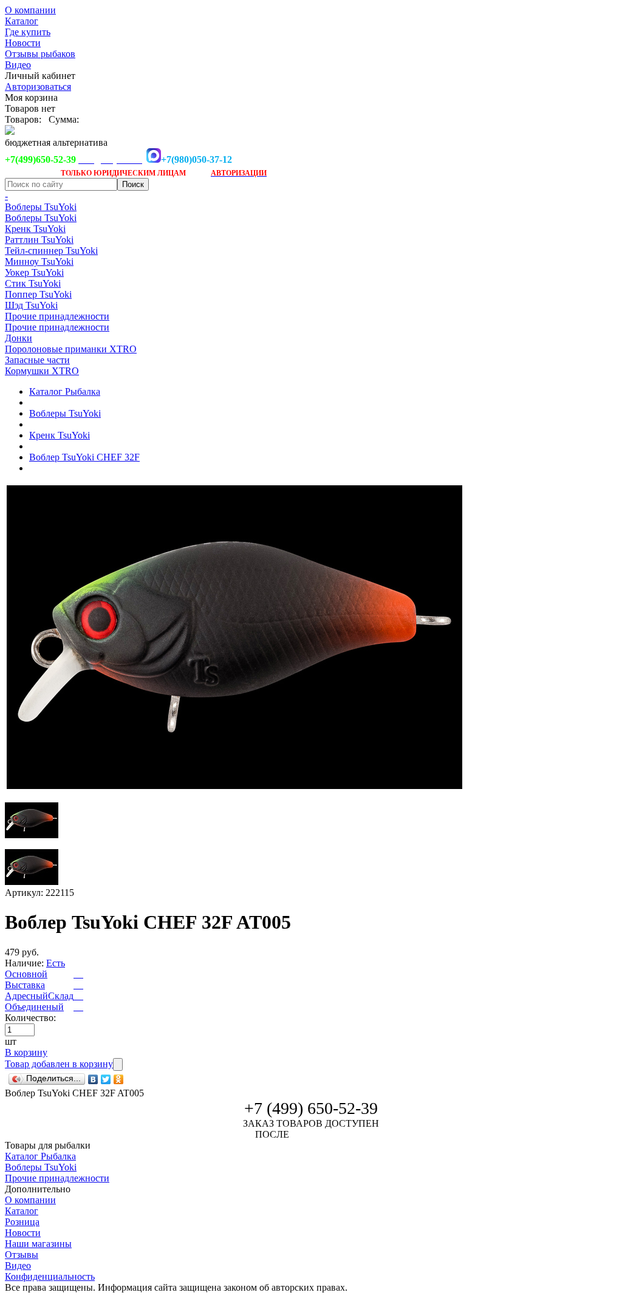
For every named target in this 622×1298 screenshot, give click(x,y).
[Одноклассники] (118, 1079)
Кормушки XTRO (42, 371)
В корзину (26, 1052)
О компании (30, 10)
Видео (18, 65)
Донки (18, 338)
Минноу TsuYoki (39, 261)
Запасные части (37, 360)
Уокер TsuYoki (34, 272)
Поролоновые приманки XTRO (71, 349)
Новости (23, 43)
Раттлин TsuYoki (39, 239)
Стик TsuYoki (33, 283)
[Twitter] (106, 1079)
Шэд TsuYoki (31, 305)
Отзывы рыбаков (40, 54)
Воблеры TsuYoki (41, 207)
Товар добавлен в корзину (59, 1064)
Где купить (27, 32)
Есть (55, 963)
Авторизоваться (38, 86)
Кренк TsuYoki (35, 229)
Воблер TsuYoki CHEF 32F (84, 457)
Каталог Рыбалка (64, 391)
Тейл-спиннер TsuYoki (51, 250)
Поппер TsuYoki (38, 294)
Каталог (21, 21)
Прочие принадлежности (57, 316)
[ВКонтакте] (93, 1079)
